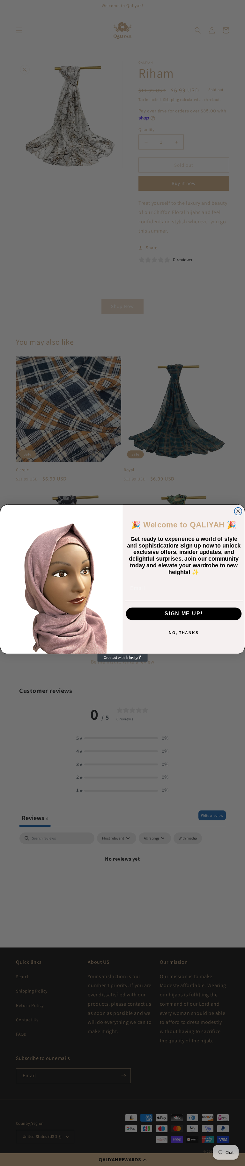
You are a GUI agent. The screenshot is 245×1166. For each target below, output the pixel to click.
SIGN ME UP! (184, 613)
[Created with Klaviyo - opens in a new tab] (122, 658)
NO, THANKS (184, 632)
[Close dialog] (238, 511)
